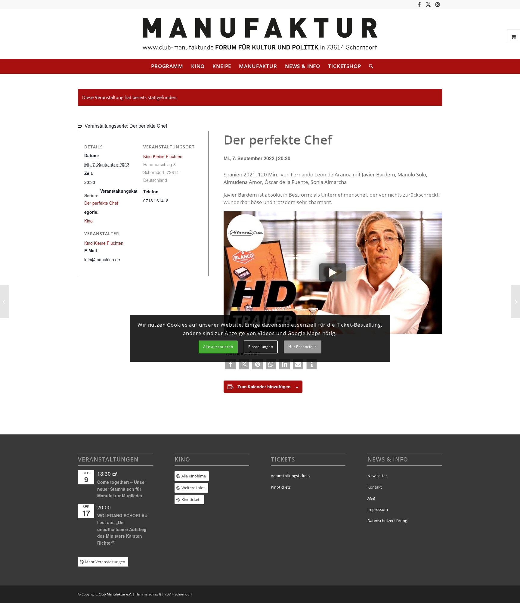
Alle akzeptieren (218, 346)
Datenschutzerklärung (387, 520)
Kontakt (374, 487)
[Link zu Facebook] (419, 4)
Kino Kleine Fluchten (162, 156)
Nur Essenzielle (302, 346)
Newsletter (377, 475)
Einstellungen (260, 346)
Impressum (377, 509)
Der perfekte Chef (101, 203)
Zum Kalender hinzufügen (264, 387)
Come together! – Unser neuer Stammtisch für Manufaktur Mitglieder (121, 489)
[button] (230, 364)
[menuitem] (167, 66)
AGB (371, 498)
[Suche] (369, 66)
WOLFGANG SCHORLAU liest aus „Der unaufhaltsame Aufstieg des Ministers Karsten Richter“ (122, 529)
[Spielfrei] (4, 301)
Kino (88, 221)
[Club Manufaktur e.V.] (260, 34)
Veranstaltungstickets (290, 475)
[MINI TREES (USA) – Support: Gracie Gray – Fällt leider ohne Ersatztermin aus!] (515, 301)
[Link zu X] (428, 4)
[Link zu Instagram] (437, 4)
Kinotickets (281, 487)
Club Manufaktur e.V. (115, 594)
